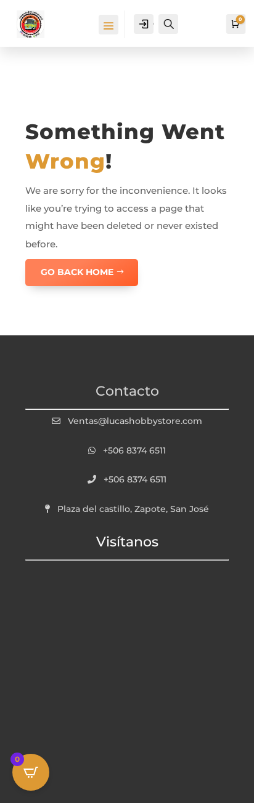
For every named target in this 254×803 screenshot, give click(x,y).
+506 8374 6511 (134, 450)
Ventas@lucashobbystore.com (135, 420)
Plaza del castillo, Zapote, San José (133, 508)
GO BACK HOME (77, 272)
